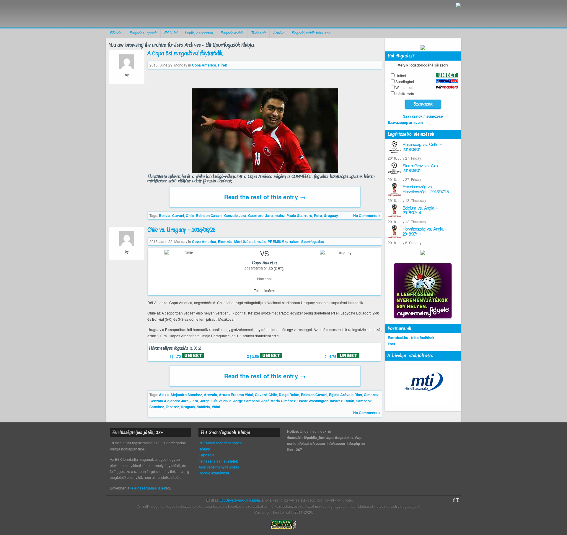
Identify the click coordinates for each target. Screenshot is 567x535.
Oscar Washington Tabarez (320, 400)
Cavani (178, 215)
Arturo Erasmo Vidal (236, 394)
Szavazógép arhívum (405, 122)
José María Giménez (278, 400)
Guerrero (255, 215)
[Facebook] (453, 500)
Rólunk (204, 449)
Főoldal (116, 32)
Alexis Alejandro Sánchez (180, 394)
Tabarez (172, 406)
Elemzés (225, 241)
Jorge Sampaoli (246, 400)
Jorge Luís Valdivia (216, 400)
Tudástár (258, 32)
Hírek (222, 65)
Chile (190, 215)
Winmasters (404, 87)
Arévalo (210, 394)
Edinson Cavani (209, 215)
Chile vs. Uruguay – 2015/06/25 (181, 230)
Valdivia (203, 406)
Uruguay (331, 215)
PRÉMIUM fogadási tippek (220, 442)
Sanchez (156, 406)
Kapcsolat (207, 455)
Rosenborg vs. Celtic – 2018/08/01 (422, 146)
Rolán (349, 400)
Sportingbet (404, 81)
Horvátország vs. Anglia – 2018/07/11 (425, 231)
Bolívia (164, 215)
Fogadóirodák (232, 32)
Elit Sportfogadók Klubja (152, 14)
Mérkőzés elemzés (250, 241)
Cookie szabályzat (213, 473)
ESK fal (170, 32)
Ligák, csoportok (199, 32)
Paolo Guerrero (299, 215)
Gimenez (371, 394)
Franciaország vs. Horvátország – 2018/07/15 (426, 188)
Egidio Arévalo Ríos (345, 394)
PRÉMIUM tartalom (283, 241)
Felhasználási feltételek (218, 461)
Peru (318, 215)
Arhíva (278, 32)
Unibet (400, 75)
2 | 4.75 (331, 356)
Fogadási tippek (143, 32)
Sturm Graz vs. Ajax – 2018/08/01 (422, 168)
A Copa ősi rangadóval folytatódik (184, 53)
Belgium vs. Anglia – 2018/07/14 (420, 210)
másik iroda (404, 93)
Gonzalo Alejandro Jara (169, 400)
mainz (280, 215)
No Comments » (366, 215)
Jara (269, 215)
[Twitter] (457, 500)
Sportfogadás (312, 241)
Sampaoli (364, 400)
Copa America (204, 65)
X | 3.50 (253, 356)
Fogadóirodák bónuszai (311, 32)
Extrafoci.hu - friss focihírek (411, 337)
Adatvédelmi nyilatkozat (218, 467)
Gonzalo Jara (235, 215)
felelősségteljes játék (148, 488)
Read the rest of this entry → (265, 196)
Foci (391, 343)
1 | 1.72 (175, 356)
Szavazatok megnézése (423, 116)
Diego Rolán (289, 394)
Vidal (216, 406)
